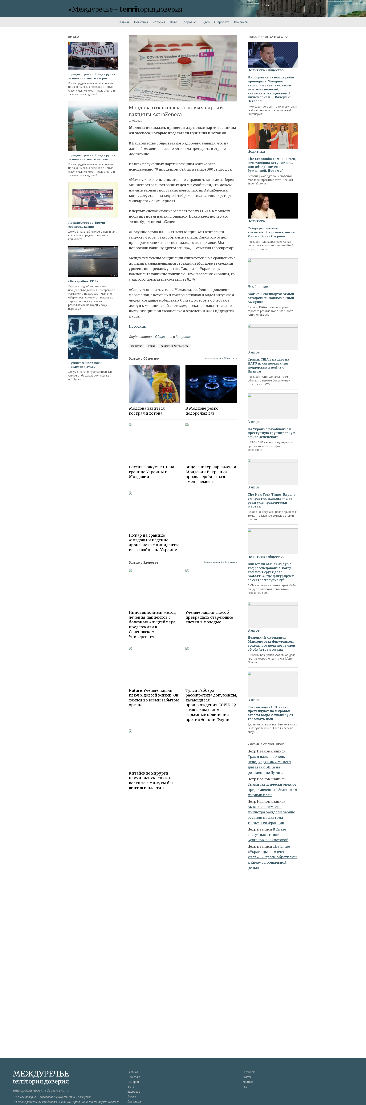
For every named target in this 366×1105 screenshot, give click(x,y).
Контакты (241, 22)
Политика (141, 22)
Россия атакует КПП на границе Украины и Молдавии (151, 472)
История (158, 22)
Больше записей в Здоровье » (220, 562)
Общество (163, 337)
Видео (205, 22)
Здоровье (189, 22)
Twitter (246, 1077)
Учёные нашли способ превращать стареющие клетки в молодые (209, 617)
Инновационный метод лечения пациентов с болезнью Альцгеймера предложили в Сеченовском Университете (152, 624)
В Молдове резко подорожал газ (201, 410)
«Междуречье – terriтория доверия (125, 8)
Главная (124, 22)
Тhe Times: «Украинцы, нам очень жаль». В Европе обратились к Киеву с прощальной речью (272, 857)
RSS (244, 1086)
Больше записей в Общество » (220, 358)
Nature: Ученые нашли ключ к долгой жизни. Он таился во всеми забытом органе (154, 697)
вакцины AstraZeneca (175, 345)
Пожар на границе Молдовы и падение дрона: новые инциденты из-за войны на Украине (154, 542)
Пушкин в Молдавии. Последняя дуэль (85, 365)
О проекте (222, 22)
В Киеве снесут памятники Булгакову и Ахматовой (268, 834)
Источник (137, 326)
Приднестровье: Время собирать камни (86, 225)
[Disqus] (183, 850)
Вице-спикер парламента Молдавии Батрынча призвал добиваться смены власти (210, 474)
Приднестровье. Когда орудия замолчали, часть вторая (92, 76)
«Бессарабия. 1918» (83, 281)
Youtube (247, 1081)
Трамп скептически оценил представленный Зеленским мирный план (272, 789)
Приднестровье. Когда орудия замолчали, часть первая (92, 157)
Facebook (248, 1072)
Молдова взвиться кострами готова (147, 410)
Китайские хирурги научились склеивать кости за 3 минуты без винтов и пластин (151, 780)
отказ (151, 345)
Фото (173, 22)
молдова (136, 345)
